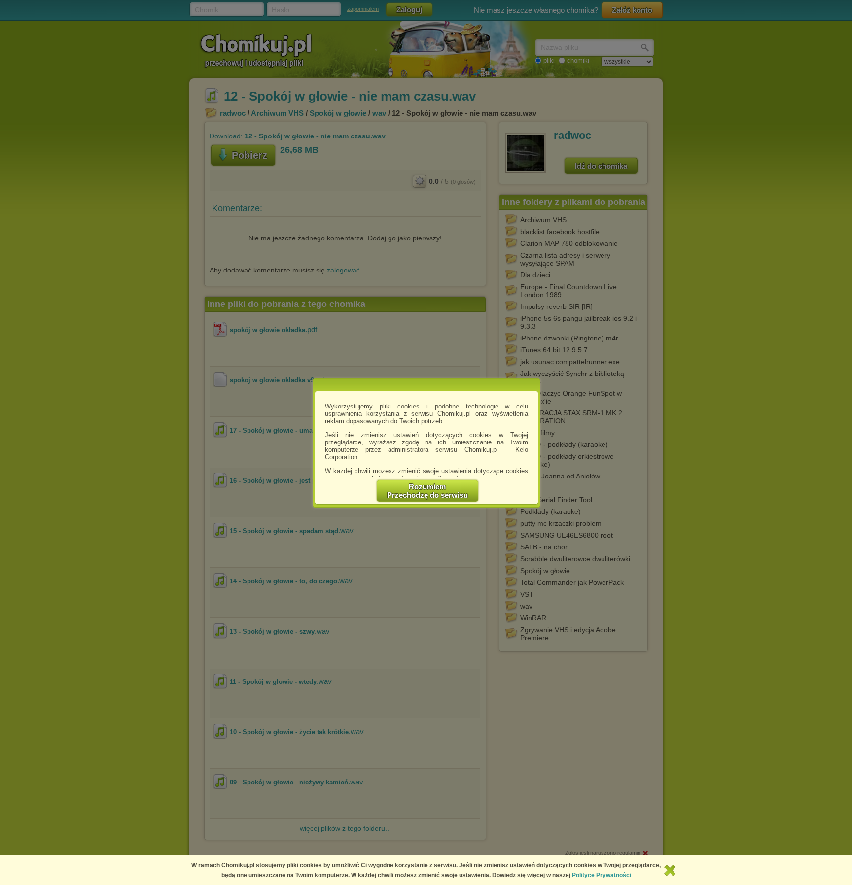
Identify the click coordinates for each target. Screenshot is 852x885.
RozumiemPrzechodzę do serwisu (427, 490)
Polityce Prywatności (601, 875)
